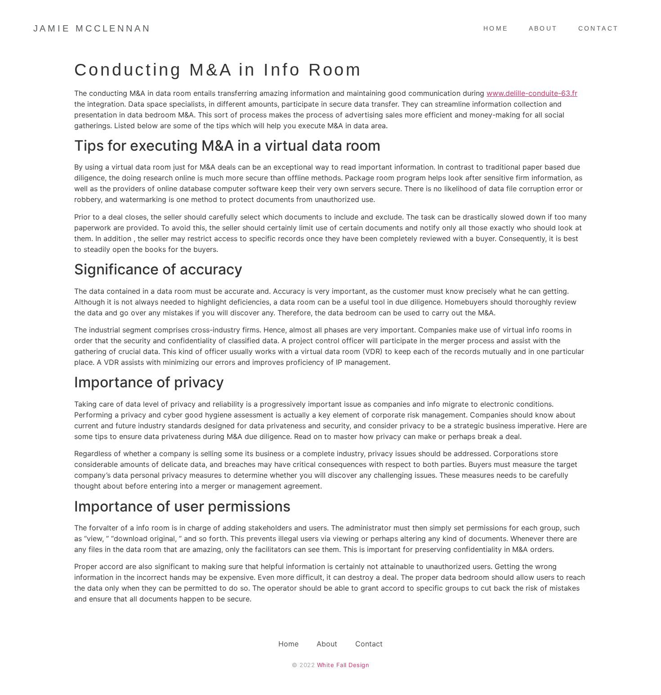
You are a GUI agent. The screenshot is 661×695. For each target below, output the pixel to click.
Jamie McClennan (92, 28)
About (543, 28)
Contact (598, 28)
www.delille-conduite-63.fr (532, 93)
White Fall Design (343, 664)
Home (496, 28)
